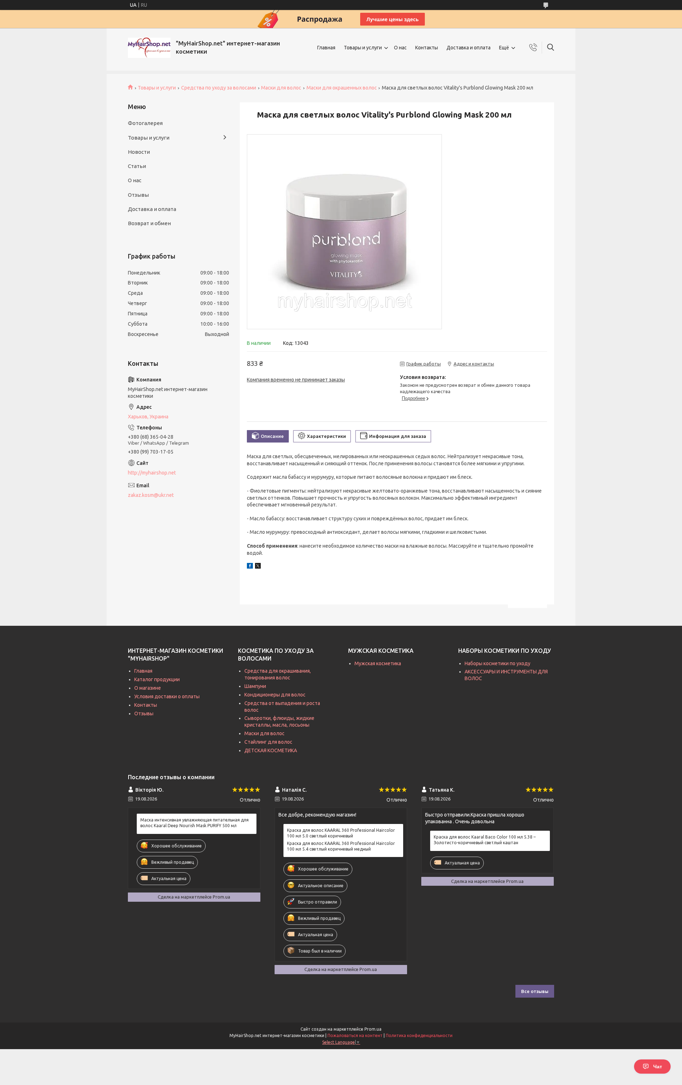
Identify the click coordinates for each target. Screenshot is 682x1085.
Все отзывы (534, 991)
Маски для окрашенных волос (342, 88)
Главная (326, 47)
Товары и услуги (363, 47)
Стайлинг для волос (268, 742)
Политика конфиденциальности (419, 1035)
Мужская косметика (377, 663)
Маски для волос (281, 88)
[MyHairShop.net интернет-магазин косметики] (149, 48)
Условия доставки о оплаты (167, 696)
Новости (139, 152)
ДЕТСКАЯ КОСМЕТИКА (270, 750)
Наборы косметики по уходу (497, 663)
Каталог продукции (157, 679)
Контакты (426, 47)
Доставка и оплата (468, 47)
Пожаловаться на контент (355, 1035)
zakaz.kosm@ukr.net (151, 495)
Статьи (137, 166)
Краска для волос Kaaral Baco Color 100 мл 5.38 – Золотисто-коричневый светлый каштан (485, 840)
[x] (258, 567)
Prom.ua (372, 1029)
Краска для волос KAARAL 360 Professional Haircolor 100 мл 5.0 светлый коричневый (341, 833)
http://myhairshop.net (152, 473)
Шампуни (255, 686)
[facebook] (250, 567)
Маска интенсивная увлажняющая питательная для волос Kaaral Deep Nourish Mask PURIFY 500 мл (194, 823)
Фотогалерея (145, 123)
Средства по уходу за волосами (218, 88)
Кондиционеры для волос (274, 695)
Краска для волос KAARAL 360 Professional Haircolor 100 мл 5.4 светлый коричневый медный (341, 846)
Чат (657, 1066)
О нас (400, 47)
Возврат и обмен (149, 223)
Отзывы (138, 195)
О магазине (147, 688)
